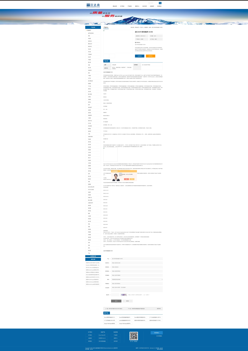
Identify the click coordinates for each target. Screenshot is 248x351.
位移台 (89, 96)
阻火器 (89, 176)
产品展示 (130, 6)
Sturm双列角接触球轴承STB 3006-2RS (125, 317)
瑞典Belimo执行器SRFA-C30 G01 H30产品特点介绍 (93, 277)
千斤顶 (89, 86)
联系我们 (159, 6)
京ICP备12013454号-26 (144, 348)
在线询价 (140, 56)
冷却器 (89, 163)
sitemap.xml (152, 348)
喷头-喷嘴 (90, 200)
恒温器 (89, 38)
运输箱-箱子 (90, 202)
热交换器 (90, 125)
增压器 (89, 237)
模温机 (89, 155)
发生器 (89, 144)
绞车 (89, 104)
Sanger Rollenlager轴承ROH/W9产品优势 (125, 323)
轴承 (89, 213)
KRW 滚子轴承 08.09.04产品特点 (115, 308)
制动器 (89, 218)
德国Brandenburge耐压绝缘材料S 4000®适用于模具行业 (93, 284)
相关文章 (93, 259)
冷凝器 (89, 118)
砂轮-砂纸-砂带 (91, 186)
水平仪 (89, 78)
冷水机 (89, 152)
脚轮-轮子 (90, 43)
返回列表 (159, 308)
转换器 (89, 194)
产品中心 (141, 27)
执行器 (89, 221)
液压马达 (90, 120)
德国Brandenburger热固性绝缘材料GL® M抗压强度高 (93, 281)
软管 (89, 242)
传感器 (89, 234)
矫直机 (89, 128)
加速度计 (90, 70)
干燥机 (89, 75)
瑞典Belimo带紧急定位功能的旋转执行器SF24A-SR (93, 272)
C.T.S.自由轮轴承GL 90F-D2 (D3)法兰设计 (156, 317)
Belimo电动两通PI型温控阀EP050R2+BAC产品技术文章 (93, 274)
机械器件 (89, 30)
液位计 (89, 157)
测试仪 (89, 88)
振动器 (89, 205)
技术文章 (145, 6)
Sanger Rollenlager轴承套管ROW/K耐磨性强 (110, 323)
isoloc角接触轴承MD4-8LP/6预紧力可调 (125, 320)
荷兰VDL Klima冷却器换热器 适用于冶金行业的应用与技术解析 (93, 267)
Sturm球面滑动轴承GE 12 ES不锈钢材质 (110, 317)
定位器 (89, 91)
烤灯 (89, 72)
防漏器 (89, 149)
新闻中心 (137, 6)
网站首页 (115, 6)
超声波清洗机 (91, 33)
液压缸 (89, 102)
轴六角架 (90, 94)
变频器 (89, 99)
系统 (89, 181)
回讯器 (89, 147)
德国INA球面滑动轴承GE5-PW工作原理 (140, 320)
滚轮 (89, 35)
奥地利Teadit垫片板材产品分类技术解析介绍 (93, 262)
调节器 (89, 171)
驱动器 (89, 250)
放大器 (89, 67)
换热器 (89, 239)
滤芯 (89, 173)
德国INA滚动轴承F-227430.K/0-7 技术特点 (156, 320)
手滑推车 (90, 54)
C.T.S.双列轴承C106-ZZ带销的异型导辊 (110, 320)
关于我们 (122, 6)
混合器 (89, 49)
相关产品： (106, 313)
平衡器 (89, 59)
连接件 (89, 192)
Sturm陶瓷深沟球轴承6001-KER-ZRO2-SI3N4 (140, 317)
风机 (89, 224)
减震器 (89, 165)
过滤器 (89, 216)
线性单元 (90, 46)
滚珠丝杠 (90, 41)
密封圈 (89, 208)
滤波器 (89, 110)
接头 (89, 247)
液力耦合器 (90, 80)
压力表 (89, 123)
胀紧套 (89, 184)
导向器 (89, 51)
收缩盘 (89, 229)
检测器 (89, 83)
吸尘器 (89, 62)
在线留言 (152, 6)
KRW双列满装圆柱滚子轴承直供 (138, 308)
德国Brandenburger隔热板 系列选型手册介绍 (93, 269)
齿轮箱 (89, 112)
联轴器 (89, 231)
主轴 (89, 133)
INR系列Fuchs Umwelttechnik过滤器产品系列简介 (103, 338)
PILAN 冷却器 (91, 189)
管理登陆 (161, 349)
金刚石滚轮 (90, 136)
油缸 (89, 245)
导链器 (89, 139)
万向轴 (89, 168)
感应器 (89, 131)
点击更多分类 (93, 256)
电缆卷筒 (90, 115)
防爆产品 (90, 197)
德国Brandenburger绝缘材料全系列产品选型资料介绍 (93, 279)
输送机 (89, 178)
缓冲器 (89, 141)
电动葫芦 (90, 107)
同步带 (89, 57)
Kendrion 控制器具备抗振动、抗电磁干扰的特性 (93, 265)
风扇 (89, 64)
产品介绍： (106, 60)
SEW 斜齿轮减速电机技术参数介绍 (103, 341)
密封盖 (89, 210)
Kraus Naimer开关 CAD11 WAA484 (103, 335)
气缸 (89, 253)
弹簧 (89, 226)
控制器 (89, 160)
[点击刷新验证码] (124, 295)
